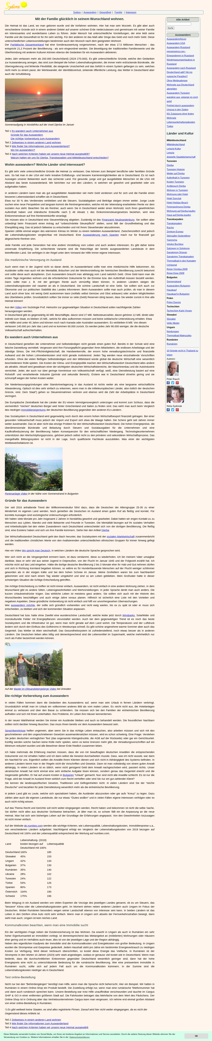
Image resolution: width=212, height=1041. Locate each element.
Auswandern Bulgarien (178, 286)
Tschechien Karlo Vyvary (179, 310)
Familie (118, 12)
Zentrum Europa (175, 231)
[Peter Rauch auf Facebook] (168, 383)
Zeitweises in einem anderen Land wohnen (36, 142)
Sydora (77, 12)
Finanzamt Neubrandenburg (118, 219)
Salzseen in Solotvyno (178, 248)
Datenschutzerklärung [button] (80, 1037)
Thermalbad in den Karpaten (181, 261)
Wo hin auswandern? (23, 150)
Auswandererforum (176, 39)
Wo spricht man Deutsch (36, 550)
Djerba (105, 530)
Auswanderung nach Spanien (101, 234)
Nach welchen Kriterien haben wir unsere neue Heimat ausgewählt (50, 1027)
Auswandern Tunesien (178, 93)
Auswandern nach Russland (181, 68)
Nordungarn (173, 331)
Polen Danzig (174, 302)
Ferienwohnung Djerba (178, 207)
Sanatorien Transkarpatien (180, 256)
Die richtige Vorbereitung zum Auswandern (35, 138)
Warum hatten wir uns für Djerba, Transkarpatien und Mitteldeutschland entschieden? (60, 157)
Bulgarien (68, 775)
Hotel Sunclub (174, 198)
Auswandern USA (176, 43)
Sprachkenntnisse (15, 730)
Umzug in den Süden (177, 109)
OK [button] (196, 1036)
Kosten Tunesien (175, 182)
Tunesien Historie (176, 169)
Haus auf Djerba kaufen (179, 215)
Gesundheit (105, 12)
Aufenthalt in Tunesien (178, 177)
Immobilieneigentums (33, 409)
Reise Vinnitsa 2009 (177, 269)
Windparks (128, 615)
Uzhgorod (172, 265)
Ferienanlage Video (16, 493)
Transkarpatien (174, 223)
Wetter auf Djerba (176, 173)
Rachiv (170, 227)
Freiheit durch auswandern (180, 105)
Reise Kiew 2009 (175, 273)
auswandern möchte (23, 605)
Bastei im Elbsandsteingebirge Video (35, 689)
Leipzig (170, 152)
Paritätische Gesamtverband (27, 44)
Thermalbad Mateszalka (179, 335)
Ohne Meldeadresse (177, 80)
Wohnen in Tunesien (177, 190)
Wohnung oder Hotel (177, 194)
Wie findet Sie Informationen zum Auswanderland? (41, 146)
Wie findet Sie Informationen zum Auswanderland (40, 1023)
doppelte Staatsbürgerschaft (181, 157)
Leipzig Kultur (174, 148)
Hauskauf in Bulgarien (178, 294)
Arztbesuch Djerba (176, 186)
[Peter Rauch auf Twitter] (172, 383)
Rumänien (172, 344)
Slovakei (171, 319)
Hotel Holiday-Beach (177, 202)
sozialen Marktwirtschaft (121, 536)
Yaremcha (172, 240)
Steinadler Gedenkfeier (178, 236)
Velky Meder (173, 323)
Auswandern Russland (178, 47)
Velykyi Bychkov (175, 244)
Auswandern (90, 12)
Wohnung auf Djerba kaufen (181, 211)
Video (18, 307)
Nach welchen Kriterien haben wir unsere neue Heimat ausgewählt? (51, 154)
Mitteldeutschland (176, 144)
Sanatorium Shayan (177, 252)
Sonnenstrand (174, 281)
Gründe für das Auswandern (27, 134)
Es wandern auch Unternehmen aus (32, 131)
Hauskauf (172, 290)
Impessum (131, 12)
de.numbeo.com (33, 825)
